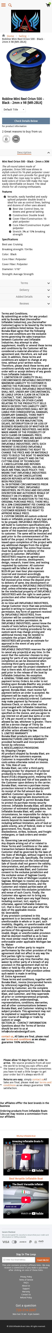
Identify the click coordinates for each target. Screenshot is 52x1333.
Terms (24, 283)
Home (10, 36)
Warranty (26, 1292)
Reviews (24, 303)
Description (24, 152)
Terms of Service (26, 1280)
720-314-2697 (26, 1310)
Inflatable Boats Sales (21, 1326)
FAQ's (26, 1283)
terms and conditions (19, 1039)
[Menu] (3, 5)
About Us (26, 1286)
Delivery (24, 290)
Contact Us (26, 1294)
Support (26, 1289)
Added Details (24, 296)
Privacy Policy (26, 1277)
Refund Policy (26, 1297)
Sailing (22, 36)
